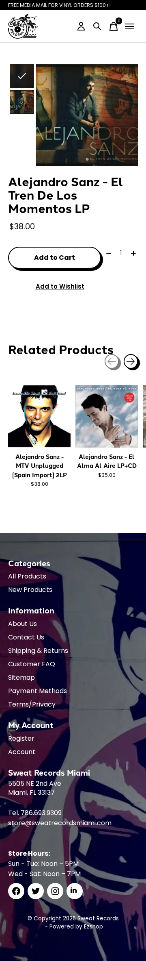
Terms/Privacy (32, 704)
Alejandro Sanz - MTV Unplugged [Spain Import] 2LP (39, 465)
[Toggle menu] (130, 26)
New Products (30, 589)
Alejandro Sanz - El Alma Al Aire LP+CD (107, 461)
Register (21, 738)
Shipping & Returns (38, 650)
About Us (22, 623)
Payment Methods (37, 691)
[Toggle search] (97, 26)
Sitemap (21, 677)
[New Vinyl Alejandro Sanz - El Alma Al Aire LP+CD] (106, 416)
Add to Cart (54, 257)
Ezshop (93, 927)
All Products (27, 576)
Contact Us (26, 637)
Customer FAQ (31, 664)
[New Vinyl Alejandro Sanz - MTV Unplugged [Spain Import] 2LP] (39, 416)
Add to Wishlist (60, 286)
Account (21, 752)
